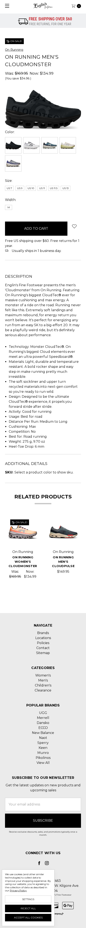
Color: (10, 132)
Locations (43, 638)
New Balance (43, 733)
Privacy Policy (18, 890)
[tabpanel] (23, 548)
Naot (43, 738)
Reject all (28, 908)
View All (43, 763)
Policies (43, 643)
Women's (43, 675)
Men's (43, 680)
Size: (8, 181)
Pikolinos (43, 758)
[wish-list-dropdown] (74, 226)
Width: (10, 200)
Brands (43, 633)
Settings (28, 899)
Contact (43, 648)
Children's (43, 685)
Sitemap (43, 653)
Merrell (43, 718)
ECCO (43, 728)
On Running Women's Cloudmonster (23, 561)
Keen (43, 748)
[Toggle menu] (5, 5)
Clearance (43, 690)
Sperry (43, 743)
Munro (43, 753)
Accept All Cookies (28, 917)
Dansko (43, 723)
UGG (43, 713)
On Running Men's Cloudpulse (63, 561)
